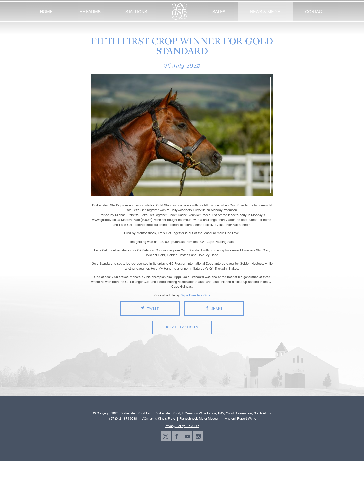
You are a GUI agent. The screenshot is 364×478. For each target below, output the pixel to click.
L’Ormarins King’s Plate (158, 418)
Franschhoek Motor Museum (200, 418)
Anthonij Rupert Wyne (240, 418)
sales (218, 11)
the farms (89, 11)
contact (314, 11)
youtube (187, 436)
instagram (198, 436)
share (216, 308)
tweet (153, 308)
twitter (166, 436)
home (46, 11)
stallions (136, 11)
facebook (177, 436)
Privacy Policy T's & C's (182, 426)
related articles (182, 327)
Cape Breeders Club (195, 295)
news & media (265, 11)
